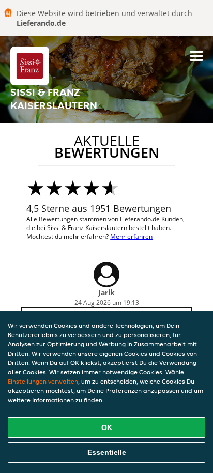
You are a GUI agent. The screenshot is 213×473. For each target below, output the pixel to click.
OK (106, 427)
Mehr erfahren (131, 236)
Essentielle (106, 452)
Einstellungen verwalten (43, 381)
